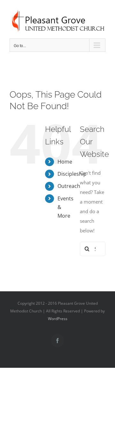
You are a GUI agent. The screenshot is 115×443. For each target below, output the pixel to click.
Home (64, 161)
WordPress (57, 318)
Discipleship (72, 173)
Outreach (68, 185)
